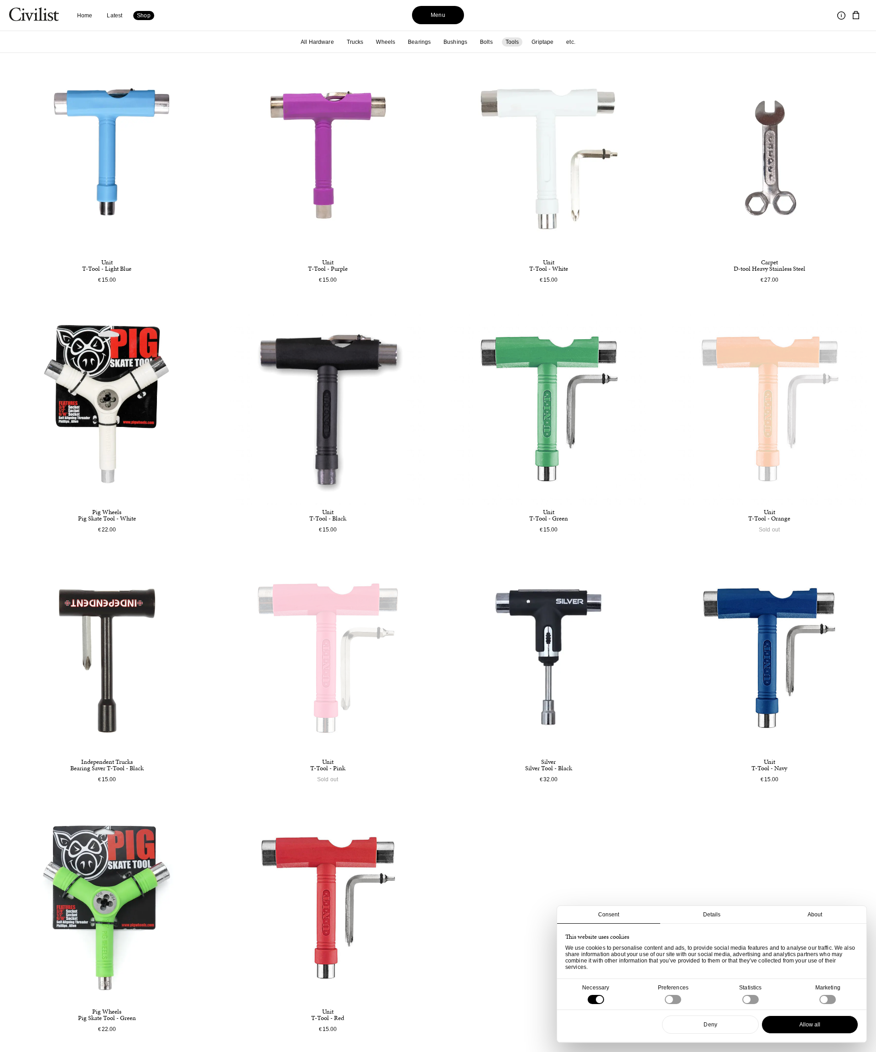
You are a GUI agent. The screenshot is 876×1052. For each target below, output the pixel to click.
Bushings (455, 42)
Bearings (419, 42)
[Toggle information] (841, 15)
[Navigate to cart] (855, 15)
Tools (512, 42)
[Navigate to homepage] (34, 15)
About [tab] (815, 914)
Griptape (542, 42)
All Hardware (317, 42)
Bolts (486, 42)
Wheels (385, 42)
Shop (143, 15)
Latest (114, 15)
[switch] (673, 999)
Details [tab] (712, 914)
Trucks (355, 42)
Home (84, 15)
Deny (710, 1024)
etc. (570, 42)
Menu (438, 15)
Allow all (810, 1024)
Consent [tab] (609, 914)
